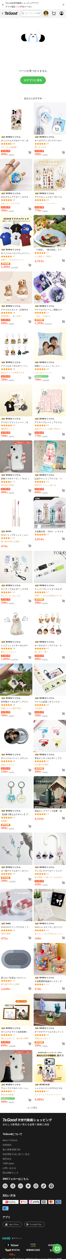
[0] (54, 13)
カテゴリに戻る (33, 80)
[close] (2, 4)
